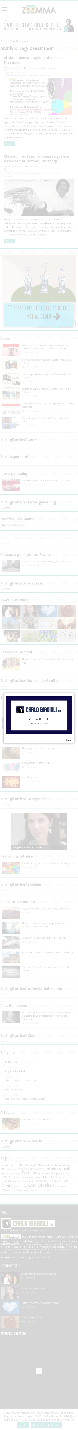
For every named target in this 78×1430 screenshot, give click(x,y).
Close (69, 740)
